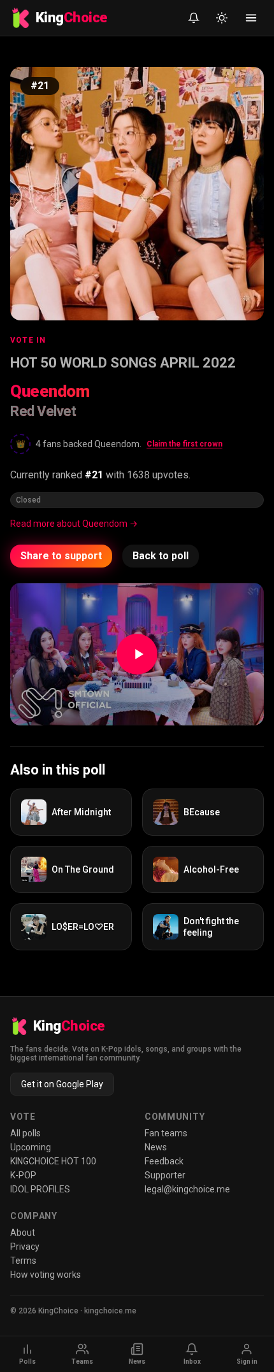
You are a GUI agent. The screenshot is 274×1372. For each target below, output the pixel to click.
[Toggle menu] (251, 18)
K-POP (23, 1175)
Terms (23, 1260)
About (22, 1232)
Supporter (165, 1175)
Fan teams (166, 1133)
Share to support (61, 556)
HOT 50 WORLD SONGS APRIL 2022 (123, 363)
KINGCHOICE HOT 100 (53, 1161)
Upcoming (30, 1147)
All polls (25, 1133)
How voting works (45, 1274)
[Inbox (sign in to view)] (193, 17)
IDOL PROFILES (40, 1189)
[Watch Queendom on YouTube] (137, 654)
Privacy (25, 1246)
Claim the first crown (184, 443)
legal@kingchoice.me (187, 1189)
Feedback (164, 1161)
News (156, 1147)
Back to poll (161, 556)
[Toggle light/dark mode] (221, 17)
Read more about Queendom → (74, 523)
